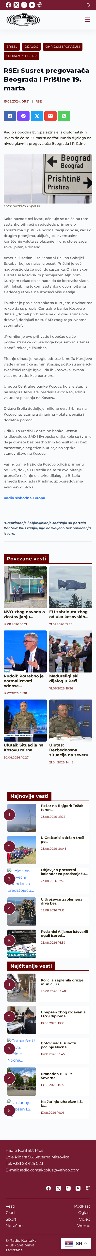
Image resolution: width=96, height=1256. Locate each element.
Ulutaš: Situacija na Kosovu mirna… (24, 747)
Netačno (14, 1225)
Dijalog (31, 46)
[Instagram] (24, 5)
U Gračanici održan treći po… (62, 839)
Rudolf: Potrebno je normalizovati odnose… (24, 681)
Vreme (83, 1225)
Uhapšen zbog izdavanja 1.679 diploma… (63, 1014)
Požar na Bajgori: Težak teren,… (62, 807)
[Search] (88, 5)
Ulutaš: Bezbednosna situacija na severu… (70, 750)
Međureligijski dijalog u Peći (64, 678)
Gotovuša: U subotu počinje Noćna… (58, 1045)
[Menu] (87, 19)
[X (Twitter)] (16, 5)
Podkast (82, 1206)
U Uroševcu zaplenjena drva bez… (61, 901)
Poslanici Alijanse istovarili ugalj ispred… (64, 933)
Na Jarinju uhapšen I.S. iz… (62, 1103)
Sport (11, 1219)
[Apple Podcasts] (40, 5)
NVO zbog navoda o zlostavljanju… (24, 614)
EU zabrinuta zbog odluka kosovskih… (68, 614)
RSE (38, 101)
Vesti (10, 1206)
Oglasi (84, 1212)
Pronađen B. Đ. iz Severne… (56, 1076)
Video (84, 1219)
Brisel (11, 46)
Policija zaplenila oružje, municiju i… (62, 982)
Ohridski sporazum (63, 46)
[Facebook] (8, 5)
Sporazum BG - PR (21, 56)
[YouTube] (32, 5)
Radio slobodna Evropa (24, 498)
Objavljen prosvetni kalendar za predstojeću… (64, 872)
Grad (10, 1212)
